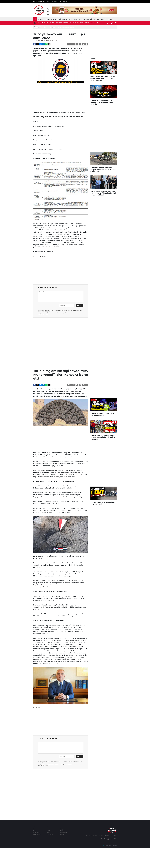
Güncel (40, 19)
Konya (75, 19)
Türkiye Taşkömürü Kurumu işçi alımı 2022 (62, 27)
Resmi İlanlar (101, 19)
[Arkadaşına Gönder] (83, 44)
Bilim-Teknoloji (37, 834)
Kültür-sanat (63, 832)
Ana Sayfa (38, 27)
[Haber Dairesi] (38, 10)
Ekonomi (54, 19)
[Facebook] (34, 44)
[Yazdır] (86, 44)
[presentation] (34, 23)
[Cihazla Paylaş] (49, 44)
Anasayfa (88, 835)
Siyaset (47, 19)
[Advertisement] (60, 98)
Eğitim (92, 19)
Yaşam (62, 834)
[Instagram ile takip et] (48, 11)
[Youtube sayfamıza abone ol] (48, 14)
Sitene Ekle (113, 835)
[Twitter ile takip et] (48, 8)
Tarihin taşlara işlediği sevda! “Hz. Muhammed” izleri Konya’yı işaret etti (74, 22)
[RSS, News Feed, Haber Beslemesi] (115, 838)
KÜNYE (65, 1)
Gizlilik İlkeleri (107, 835)
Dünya (110, 19)
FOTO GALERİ (46, 1)
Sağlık (86, 19)
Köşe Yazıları (50, 834)
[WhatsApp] (46, 44)
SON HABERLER (56, 1)
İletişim (101, 835)
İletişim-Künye (94, 835)
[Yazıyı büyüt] (77, 44)
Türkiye (62, 19)
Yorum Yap (71, 44)
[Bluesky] (40, 44)
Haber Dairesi (37, 1)
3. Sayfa (68, 19)
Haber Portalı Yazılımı (111, 845)
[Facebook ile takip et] (48, 6)
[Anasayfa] (35, 19)
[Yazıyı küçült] (80, 44)
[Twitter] (37, 44)
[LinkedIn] (43, 44)
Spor (80, 19)
